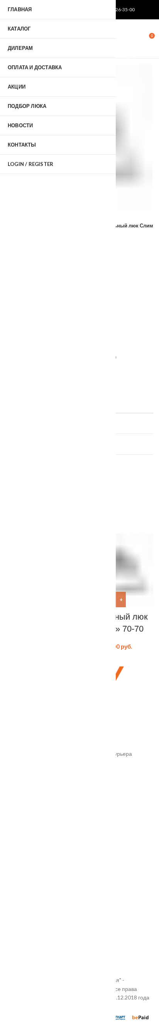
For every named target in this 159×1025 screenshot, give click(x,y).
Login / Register (30, 164)
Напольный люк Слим (125, 225)
